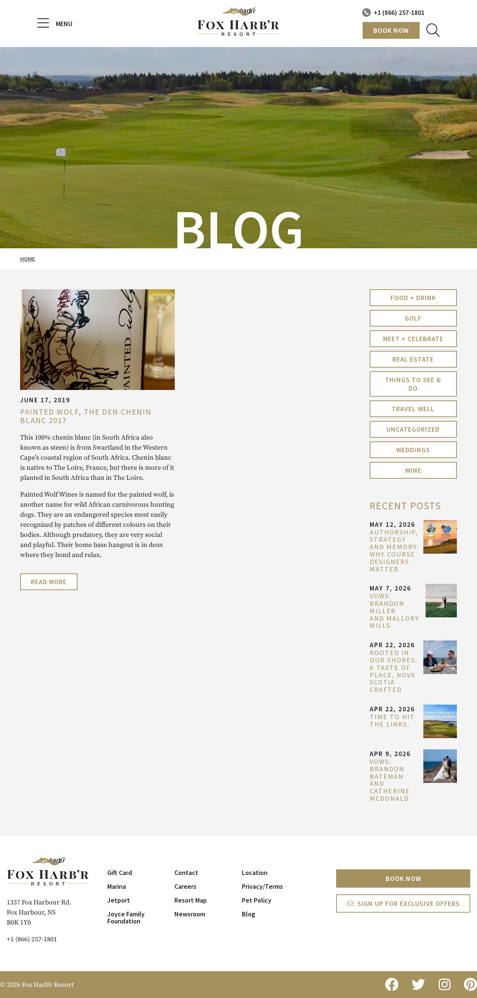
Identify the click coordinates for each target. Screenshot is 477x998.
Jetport (118, 900)
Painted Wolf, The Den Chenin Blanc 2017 (86, 416)
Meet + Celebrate (413, 338)
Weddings (413, 450)
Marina (116, 886)
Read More (49, 581)
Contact (186, 872)
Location (255, 872)
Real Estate (413, 359)
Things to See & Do (413, 384)
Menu (64, 23)
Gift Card (119, 872)
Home (27, 258)
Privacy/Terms (262, 886)
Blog (248, 914)
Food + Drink (413, 297)
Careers (185, 886)
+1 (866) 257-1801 (399, 12)
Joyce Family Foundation (126, 917)
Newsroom (189, 914)
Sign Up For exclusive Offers (408, 903)
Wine (413, 470)
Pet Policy (256, 900)
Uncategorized (413, 429)
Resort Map (190, 900)
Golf (413, 318)
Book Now (391, 30)
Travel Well (413, 408)
